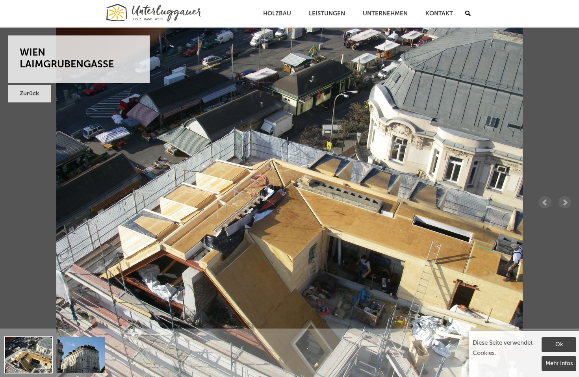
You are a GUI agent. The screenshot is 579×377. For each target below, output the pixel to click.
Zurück (29, 94)
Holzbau (277, 14)
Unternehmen (385, 14)
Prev (545, 202)
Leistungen (327, 14)
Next (565, 202)
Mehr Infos (559, 363)
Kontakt (439, 14)
